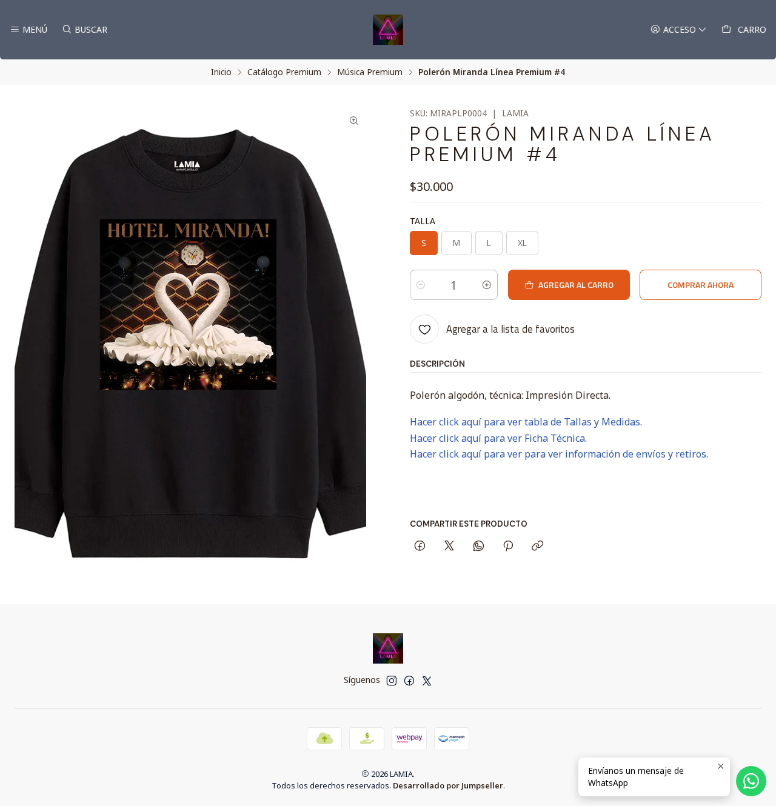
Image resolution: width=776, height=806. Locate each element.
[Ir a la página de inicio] (388, 30)
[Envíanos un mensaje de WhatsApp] (751, 781)
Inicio (221, 72)
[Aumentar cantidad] (487, 284)
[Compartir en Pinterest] (508, 547)
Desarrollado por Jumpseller (448, 785)
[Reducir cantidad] (420, 284)
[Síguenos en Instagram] (392, 680)
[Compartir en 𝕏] (449, 547)
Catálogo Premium (284, 72)
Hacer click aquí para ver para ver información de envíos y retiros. (559, 454)
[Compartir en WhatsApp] (479, 547)
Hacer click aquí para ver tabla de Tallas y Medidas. (526, 421)
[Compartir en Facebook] (420, 547)
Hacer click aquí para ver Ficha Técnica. (498, 438)
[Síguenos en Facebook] (409, 680)
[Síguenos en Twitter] (427, 680)
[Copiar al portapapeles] (537, 547)
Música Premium (370, 72)
